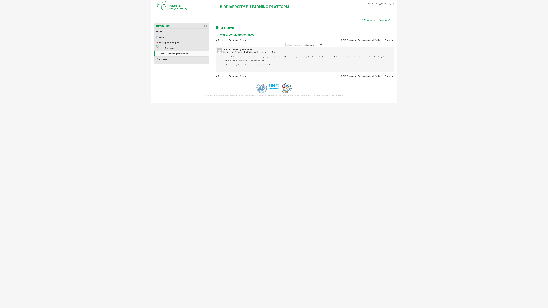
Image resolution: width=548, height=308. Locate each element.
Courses (163, 59)
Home (159, 31)
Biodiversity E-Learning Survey (232, 40)
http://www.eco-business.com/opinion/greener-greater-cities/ (255, 65)
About (162, 37)
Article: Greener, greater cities (173, 53)
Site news (169, 48)
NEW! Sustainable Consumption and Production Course (366, 40)
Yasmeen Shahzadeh (235, 52)
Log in (390, 3)
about (313, 57)
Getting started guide (169, 42)
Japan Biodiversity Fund (272, 95)
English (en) (384, 19)
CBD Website (368, 19)
